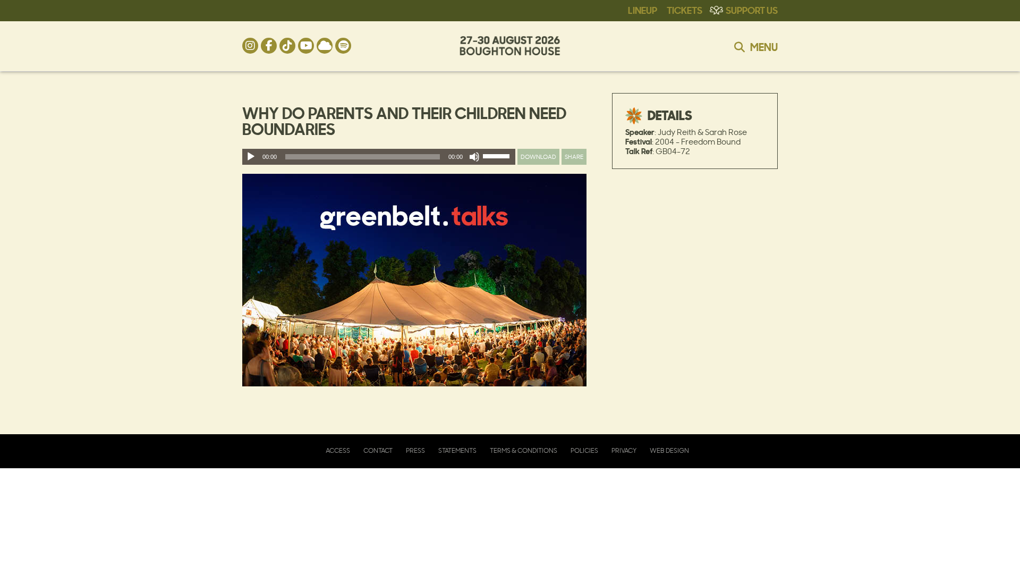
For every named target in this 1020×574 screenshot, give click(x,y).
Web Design (669, 450)
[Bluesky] (325, 46)
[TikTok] (287, 46)
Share (574, 157)
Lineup (642, 9)
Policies (584, 450)
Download (538, 157)
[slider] (498, 158)
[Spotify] (343, 46)
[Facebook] (269, 46)
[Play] (250, 156)
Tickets (684, 9)
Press (415, 450)
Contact (378, 450)
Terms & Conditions (523, 450)
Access (338, 450)
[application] (378, 157)
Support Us (752, 9)
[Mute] (474, 156)
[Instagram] (250, 46)
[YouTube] (306, 46)
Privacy (623, 450)
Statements (457, 450)
